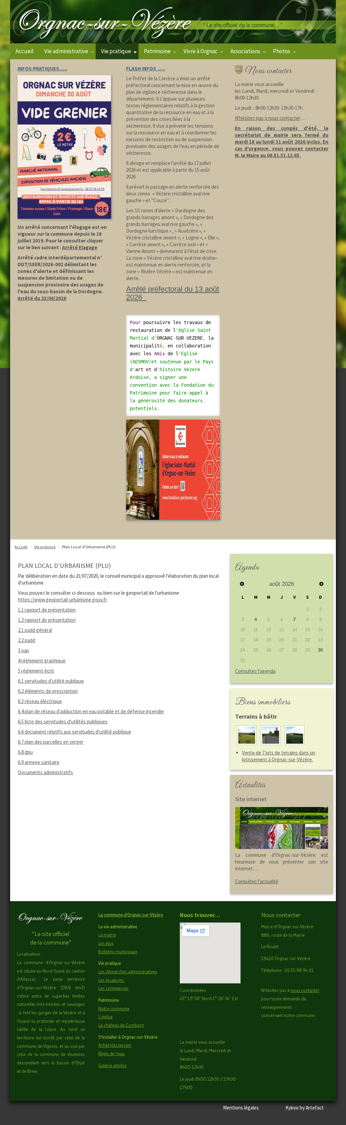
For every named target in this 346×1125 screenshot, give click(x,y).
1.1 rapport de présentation (47, 610)
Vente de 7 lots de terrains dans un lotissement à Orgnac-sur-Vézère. (278, 756)
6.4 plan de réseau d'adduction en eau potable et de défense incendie (91, 711)
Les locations (111, 980)
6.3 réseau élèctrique (40, 701)
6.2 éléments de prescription (48, 691)
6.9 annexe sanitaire (38, 762)
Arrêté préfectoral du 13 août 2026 (172, 293)
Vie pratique (116, 51)
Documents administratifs (45, 772)
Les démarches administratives (127, 971)
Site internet (251, 799)
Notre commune (113, 1008)
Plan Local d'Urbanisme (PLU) (89, 546)
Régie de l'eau (111, 1053)
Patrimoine (157, 51)
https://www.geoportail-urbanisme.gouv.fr (62, 599)
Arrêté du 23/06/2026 (42, 298)
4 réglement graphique (42, 660)
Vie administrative (66, 51)
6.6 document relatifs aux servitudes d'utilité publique (74, 731)
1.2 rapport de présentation (47, 620)
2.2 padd (26, 640)
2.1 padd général (35, 630)
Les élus (106, 943)
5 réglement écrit (36, 670)
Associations (245, 51)
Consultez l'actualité (256, 881)
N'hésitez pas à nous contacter (267, 118)
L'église (105, 1016)
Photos (281, 51)
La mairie (107, 934)
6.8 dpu (25, 752)
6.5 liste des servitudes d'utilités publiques (62, 721)
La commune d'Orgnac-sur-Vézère (130, 914)
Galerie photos (112, 1065)
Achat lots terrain (114, 1045)
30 (320, 650)
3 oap (23, 650)
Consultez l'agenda (255, 671)
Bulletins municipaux (117, 951)
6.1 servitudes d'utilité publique (51, 681)
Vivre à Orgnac (200, 51)
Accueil (24, 51)
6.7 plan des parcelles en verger (50, 742)
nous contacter (305, 990)
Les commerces (113, 988)
